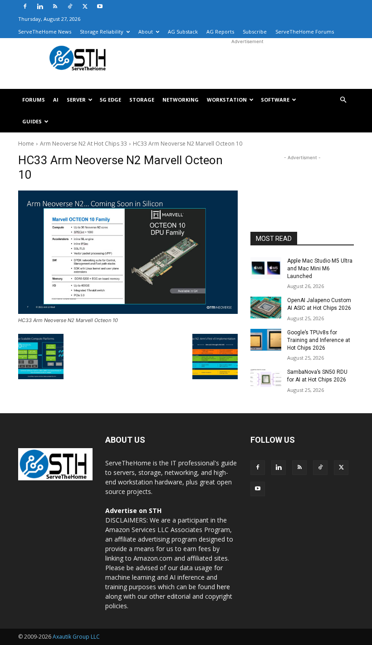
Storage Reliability (101, 31)
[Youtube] (100, 6)
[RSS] (55, 6)
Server (76, 99)
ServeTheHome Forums (304, 31)
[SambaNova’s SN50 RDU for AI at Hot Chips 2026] (265, 379)
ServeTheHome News (44, 31)
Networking (180, 99)
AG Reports (220, 31)
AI (56, 99)
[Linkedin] (40, 6)
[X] (85, 6)
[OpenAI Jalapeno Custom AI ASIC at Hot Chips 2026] (265, 307)
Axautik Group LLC (76, 636)
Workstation (227, 99)
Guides (32, 121)
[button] (343, 100)
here (223, 586)
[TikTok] (70, 6)
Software (275, 99)
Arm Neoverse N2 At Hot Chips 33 (83, 143)
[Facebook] (25, 6)
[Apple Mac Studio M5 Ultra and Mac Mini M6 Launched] (265, 268)
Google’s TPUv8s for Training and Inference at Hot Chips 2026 (318, 340)
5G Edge (110, 99)
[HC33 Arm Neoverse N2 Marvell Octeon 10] (128, 252)
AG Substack (183, 31)
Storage (141, 99)
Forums (33, 99)
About (145, 31)
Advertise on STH (133, 510)
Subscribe (255, 31)
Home (26, 143)
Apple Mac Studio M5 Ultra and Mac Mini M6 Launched (319, 268)
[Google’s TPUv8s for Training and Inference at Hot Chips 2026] (265, 340)
